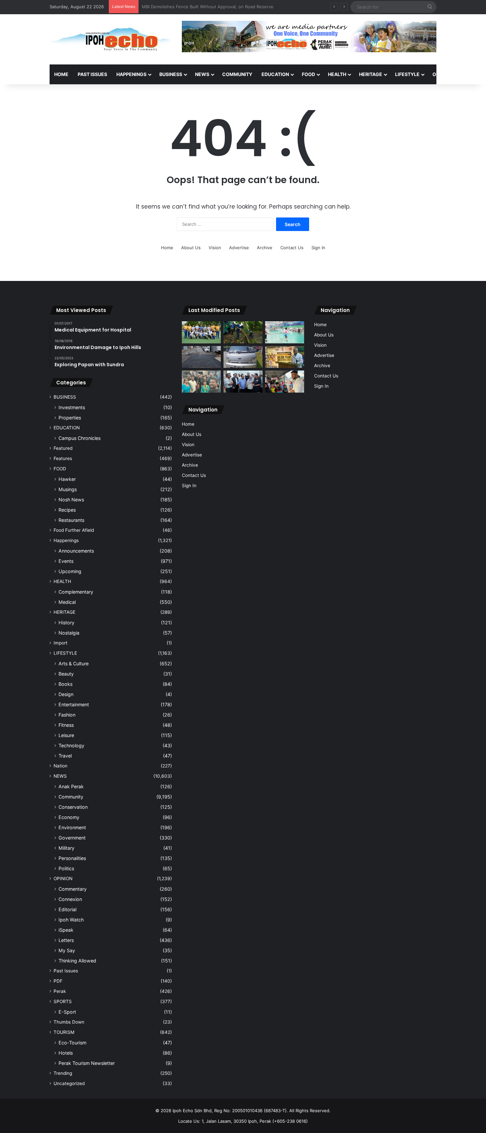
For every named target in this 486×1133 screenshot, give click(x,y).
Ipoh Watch (71, 919)
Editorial (67, 909)
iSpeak (66, 930)
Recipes (67, 510)
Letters (66, 940)
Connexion (70, 899)
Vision (215, 247)
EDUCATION (275, 74)
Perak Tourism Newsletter (87, 1063)
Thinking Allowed (77, 960)
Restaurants (71, 520)
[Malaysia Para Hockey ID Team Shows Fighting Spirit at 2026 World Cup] (201, 332)
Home (61, 74)
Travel (65, 756)
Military (66, 848)
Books (65, 684)
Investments (72, 407)
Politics (66, 868)
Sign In (318, 247)
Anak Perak (71, 786)
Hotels (66, 1053)
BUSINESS (170, 74)
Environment (72, 827)
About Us (191, 247)
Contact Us (292, 247)
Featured (63, 448)
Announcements (76, 551)
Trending (63, 1073)
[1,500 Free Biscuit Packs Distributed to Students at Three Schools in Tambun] (284, 382)
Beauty (66, 674)
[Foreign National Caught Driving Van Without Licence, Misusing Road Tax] (243, 357)
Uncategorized (69, 1083)
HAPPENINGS (131, 74)
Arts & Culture (74, 663)
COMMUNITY (237, 74)
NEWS (202, 74)
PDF (58, 981)
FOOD (308, 74)
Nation (60, 765)
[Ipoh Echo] (111, 39)
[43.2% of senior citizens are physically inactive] (284, 357)
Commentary (73, 889)
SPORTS (63, 1001)
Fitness (66, 725)
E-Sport (67, 1012)
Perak (60, 991)
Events (66, 561)
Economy (69, 817)
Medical (67, 602)
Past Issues (92, 74)
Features (63, 458)
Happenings (66, 540)
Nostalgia (69, 633)
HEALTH (337, 74)
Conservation (73, 807)
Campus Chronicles (80, 438)
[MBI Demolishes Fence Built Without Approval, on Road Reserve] (243, 332)
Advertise (239, 247)
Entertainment (74, 704)
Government (72, 837)
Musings (68, 489)
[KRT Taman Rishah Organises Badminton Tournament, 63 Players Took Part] (284, 332)
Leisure (66, 735)
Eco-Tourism (72, 1042)
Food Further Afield (74, 530)
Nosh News (71, 499)
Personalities (72, 858)
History (66, 622)
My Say (67, 950)
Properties (70, 417)
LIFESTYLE (407, 74)
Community (71, 797)
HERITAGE (370, 74)
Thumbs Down (69, 1022)
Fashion (67, 715)
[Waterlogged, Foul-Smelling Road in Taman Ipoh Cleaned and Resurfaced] (201, 357)
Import (60, 642)
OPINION (442, 74)
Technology (71, 745)
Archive (264, 247)
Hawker (67, 479)
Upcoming (70, 571)
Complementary (76, 592)
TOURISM (64, 1032)
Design (66, 694)
